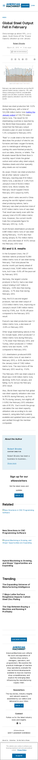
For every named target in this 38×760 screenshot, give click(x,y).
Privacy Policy (21, 750)
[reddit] (23, 59)
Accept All (19, 756)
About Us (5, 740)
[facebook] (12, 59)
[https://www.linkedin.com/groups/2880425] (17, 723)
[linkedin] (15, 59)
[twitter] (19, 59)
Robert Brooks (19, 43)
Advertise (12, 740)
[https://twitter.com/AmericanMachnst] (20, 723)
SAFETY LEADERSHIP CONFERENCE (19, 733)
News (4, 17)
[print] (35, 59)
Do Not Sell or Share (23, 740)
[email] (26, 59)
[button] (3, 5)
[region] (19, 751)
